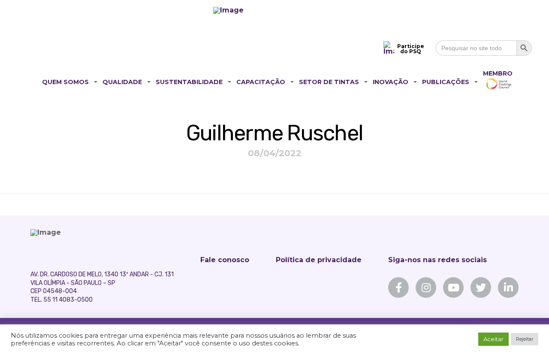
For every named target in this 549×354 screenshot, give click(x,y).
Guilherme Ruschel (274, 133)
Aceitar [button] (493, 339)
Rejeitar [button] (524, 339)
